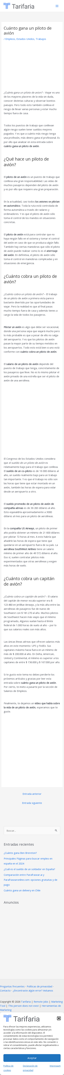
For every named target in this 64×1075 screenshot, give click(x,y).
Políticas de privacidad (39, 986)
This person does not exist (23, 1005)
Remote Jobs (41, 1001)
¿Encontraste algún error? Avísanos (33, 990)
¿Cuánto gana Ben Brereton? (20, 853)
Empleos (10, 39)
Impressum (55, 1065)
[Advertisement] (32, 63)
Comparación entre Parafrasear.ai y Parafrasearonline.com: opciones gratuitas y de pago (30, 879)
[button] (59, 1018)
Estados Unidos (25, 39)
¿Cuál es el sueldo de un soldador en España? (29, 869)
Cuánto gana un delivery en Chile (22, 890)
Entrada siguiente (32, 803)
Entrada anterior (32, 793)
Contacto (5, 990)
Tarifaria (26, 1001)
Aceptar (32, 1058)
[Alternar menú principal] (57, 6)
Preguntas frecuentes (12, 986)
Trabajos (41, 39)
